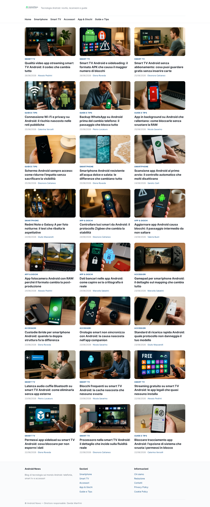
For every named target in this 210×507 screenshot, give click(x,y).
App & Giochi (85, 19)
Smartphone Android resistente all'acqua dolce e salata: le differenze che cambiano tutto (102, 174)
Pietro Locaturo (100, 129)
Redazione (139, 478)
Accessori (69, 19)
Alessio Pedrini (45, 75)
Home (28, 19)
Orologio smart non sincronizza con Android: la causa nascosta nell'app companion (102, 336)
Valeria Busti (153, 237)
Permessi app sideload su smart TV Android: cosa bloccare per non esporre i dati (50, 444)
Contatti (138, 482)
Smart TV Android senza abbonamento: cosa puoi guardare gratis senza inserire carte (158, 67)
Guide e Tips (102, 19)
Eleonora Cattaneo (156, 75)
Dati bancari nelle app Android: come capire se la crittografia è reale (101, 282)
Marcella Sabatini (101, 290)
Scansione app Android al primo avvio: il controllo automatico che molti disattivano (157, 174)
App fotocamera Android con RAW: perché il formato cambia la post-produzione (49, 282)
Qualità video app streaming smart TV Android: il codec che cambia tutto (49, 67)
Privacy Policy (141, 487)
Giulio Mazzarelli (45, 237)
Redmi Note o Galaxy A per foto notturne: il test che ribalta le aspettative (46, 228)
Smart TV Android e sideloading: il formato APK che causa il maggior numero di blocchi (104, 67)
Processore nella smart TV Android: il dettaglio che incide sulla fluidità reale (105, 444)
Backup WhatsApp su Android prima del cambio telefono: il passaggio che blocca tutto (101, 121)
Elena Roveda (99, 75)
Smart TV (55, 19)
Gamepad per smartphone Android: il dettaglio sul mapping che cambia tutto (159, 282)
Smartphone (41, 19)
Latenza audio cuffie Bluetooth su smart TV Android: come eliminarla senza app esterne (49, 390)
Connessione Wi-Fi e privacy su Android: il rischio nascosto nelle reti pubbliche (48, 121)
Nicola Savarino (155, 129)
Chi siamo (139, 474)
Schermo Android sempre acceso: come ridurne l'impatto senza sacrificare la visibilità (49, 174)
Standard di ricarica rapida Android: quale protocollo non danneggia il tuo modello (159, 336)
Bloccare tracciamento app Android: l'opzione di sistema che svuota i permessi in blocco (157, 444)
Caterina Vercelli (45, 129)
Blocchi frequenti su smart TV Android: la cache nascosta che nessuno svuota (102, 390)
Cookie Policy (141, 491)
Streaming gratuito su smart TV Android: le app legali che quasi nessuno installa (156, 390)
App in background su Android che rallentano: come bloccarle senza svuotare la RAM (159, 121)
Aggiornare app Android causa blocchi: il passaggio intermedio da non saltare (159, 228)
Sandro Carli (153, 183)
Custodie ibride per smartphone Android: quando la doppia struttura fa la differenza (47, 336)
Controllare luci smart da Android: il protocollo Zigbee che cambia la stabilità (105, 228)
